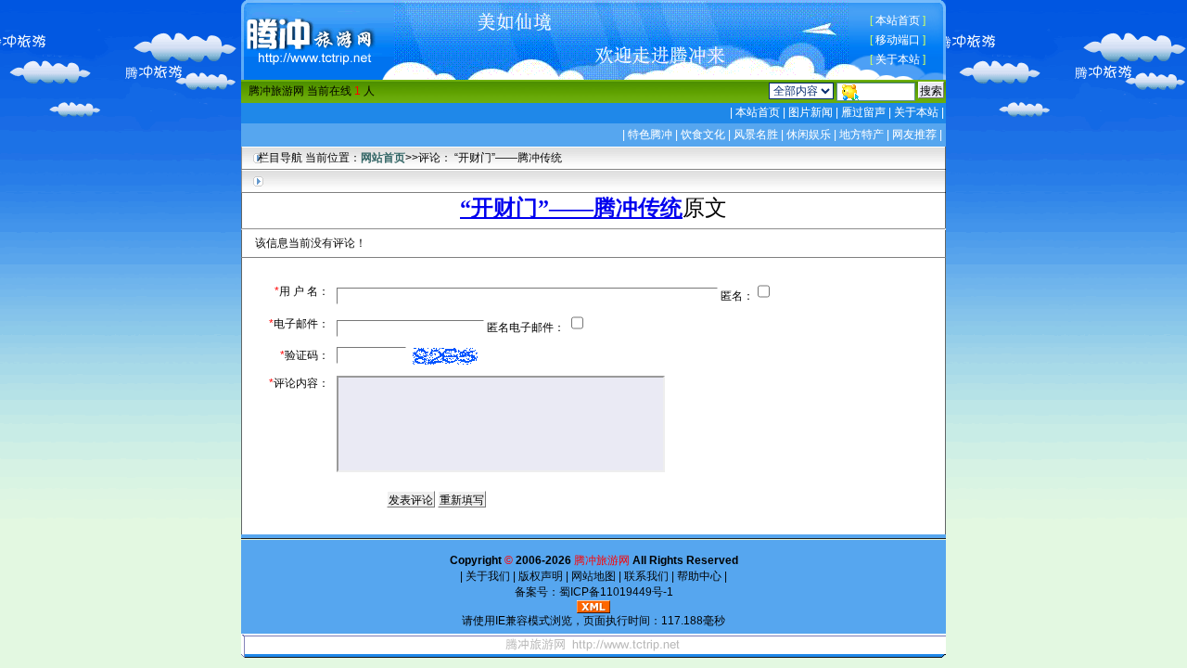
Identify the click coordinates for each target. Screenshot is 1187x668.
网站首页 (383, 157)
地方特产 (861, 134)
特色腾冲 (650, 134)
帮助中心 (699, 576)
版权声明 (541, 576)
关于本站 (897, 59)
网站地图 (593, 576)
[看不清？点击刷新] (445, 356)
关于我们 (488, 576)
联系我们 (646, 576)
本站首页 (897, 20)
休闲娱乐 (808, 134)
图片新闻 (810, 112)
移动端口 (897, 39)
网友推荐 (914, 134)
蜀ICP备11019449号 (611, 591)
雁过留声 (863, 112)
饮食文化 (703, 134)
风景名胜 (756, 134)
